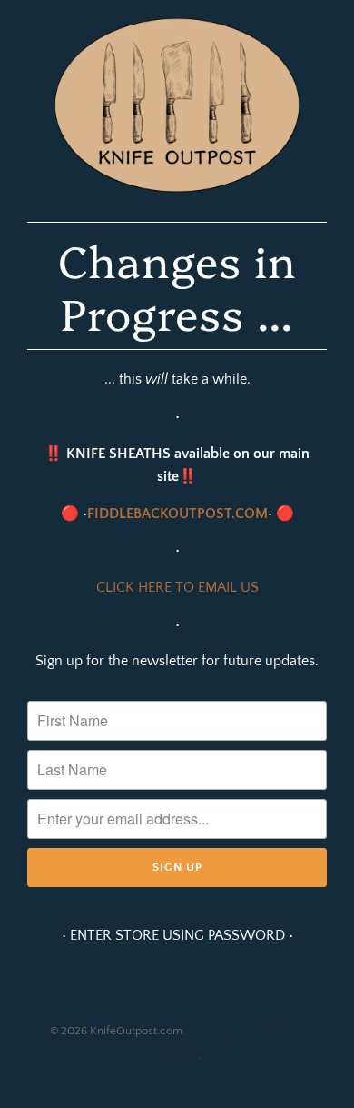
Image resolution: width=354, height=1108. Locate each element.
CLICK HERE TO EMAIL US (177, 587)
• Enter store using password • (177, 935)
